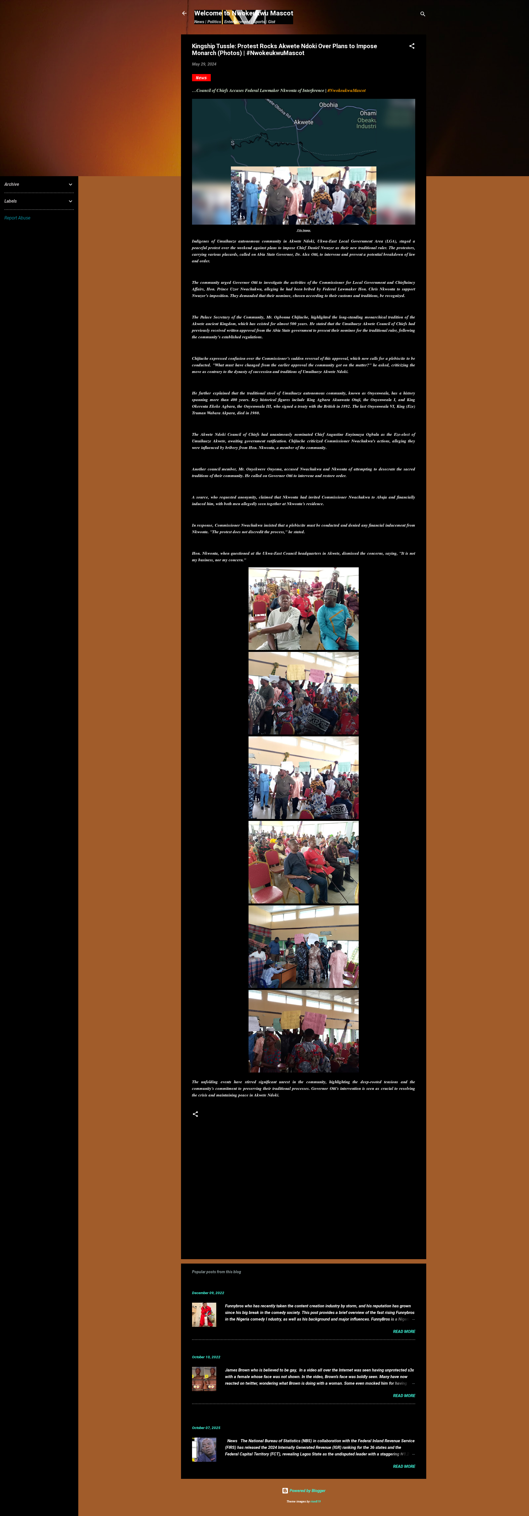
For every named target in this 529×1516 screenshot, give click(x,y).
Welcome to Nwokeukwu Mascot (243, 13)
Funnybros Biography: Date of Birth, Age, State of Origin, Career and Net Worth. (282, 1284)
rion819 (316, 1501)
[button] (412, 47)
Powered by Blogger (306, 1490)
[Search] (423, 15)
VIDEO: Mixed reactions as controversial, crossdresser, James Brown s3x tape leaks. (288, 1348)
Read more (404, 1331)
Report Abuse (17, 218)
